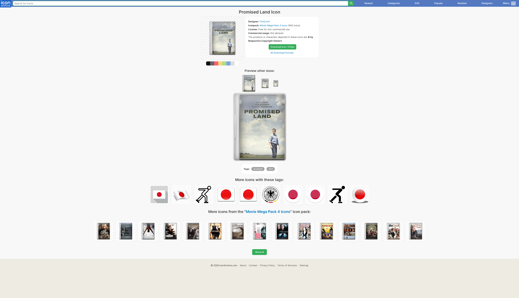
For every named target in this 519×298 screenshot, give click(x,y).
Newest (368, 3)
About (243, 265)
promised (257, 169)
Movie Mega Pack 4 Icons (273, 25)
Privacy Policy (267, 265)
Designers (487, 3)
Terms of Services (287, 265)
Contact (253, 265)
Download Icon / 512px (282, 46)
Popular (438, 3)
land (271, 169)
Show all (259, 252)
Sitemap (304, 265)
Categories (394, 3)
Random (462, 3)
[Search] (351, 3)
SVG (417, 3)
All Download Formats (282, 52)
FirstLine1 (265, 21)
